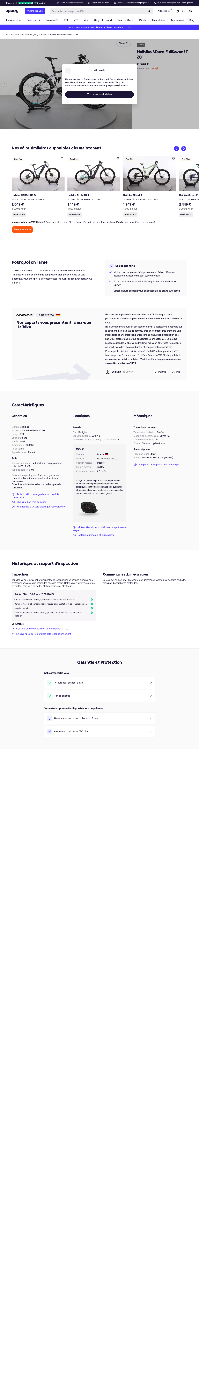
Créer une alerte (22, 229)
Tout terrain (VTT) (30, 35)
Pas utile (162, 372)
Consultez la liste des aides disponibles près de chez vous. (36, 486)
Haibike (44, 35)
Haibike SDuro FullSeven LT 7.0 (64, 35)
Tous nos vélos (12, 35)
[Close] (101, 2)
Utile (178, 372)
